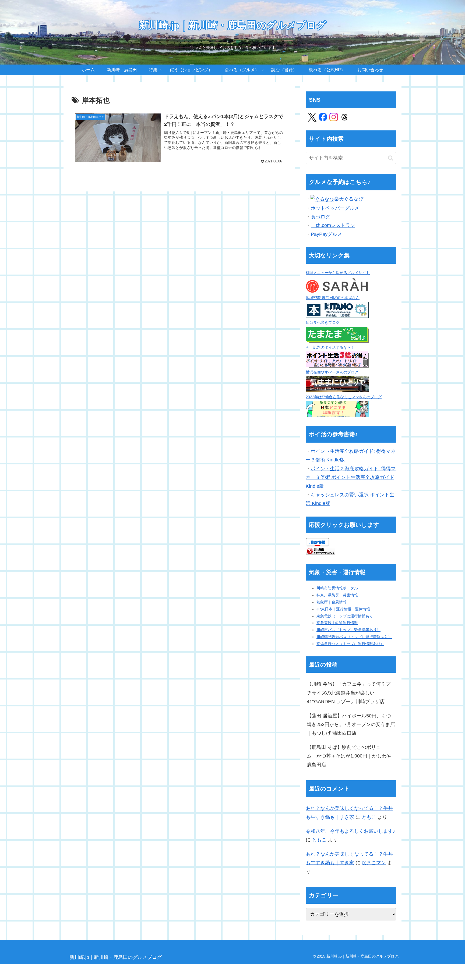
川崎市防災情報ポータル (337, 588)
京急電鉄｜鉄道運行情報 (337, 623)
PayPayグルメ (326, 234)
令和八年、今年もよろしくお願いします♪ (350, 831)
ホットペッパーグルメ (335, 208)
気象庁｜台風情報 (331, 602)
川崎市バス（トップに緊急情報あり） (348, 630)
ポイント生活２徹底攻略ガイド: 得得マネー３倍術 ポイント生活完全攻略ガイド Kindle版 (351, 477)
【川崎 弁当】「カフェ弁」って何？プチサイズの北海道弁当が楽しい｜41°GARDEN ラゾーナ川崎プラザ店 (348, 692)
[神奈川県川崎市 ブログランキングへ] (320, 550)
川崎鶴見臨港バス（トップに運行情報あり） (354, 637)
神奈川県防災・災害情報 (337, 595)
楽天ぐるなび (348, 199)
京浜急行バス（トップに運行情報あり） (350, 644)
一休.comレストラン (333, 225)
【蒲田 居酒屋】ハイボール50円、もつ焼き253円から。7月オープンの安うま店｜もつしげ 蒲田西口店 (351, 724)
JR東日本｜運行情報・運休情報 (343, 609)
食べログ (320, 216)
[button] (390, 158)
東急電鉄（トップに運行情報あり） (346, 616)
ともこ (369, 817)
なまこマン (374, 862)
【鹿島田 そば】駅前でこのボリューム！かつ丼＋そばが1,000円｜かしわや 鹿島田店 (349, 756)
